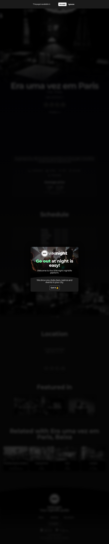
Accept (62, 4)
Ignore (71, 4)
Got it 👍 (54, 288)
